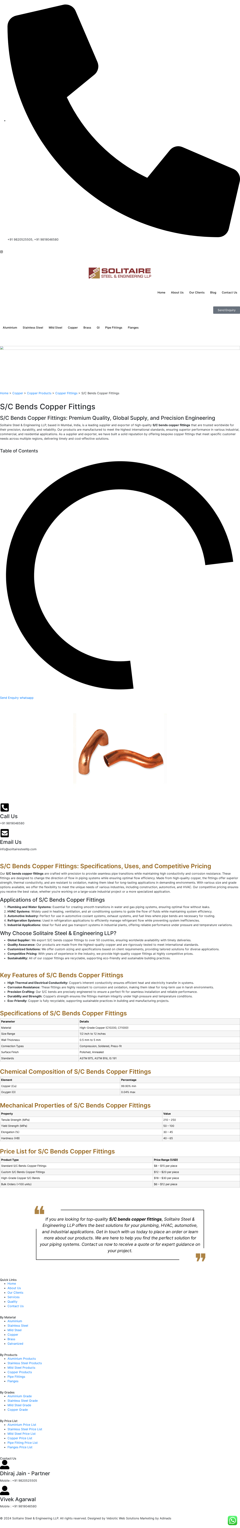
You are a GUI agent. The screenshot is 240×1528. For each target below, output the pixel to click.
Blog (213, 292)
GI (98, 327)
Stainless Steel (33, 327)
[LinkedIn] (1, 256)
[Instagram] (1, 251)
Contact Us (229, 292)
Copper (73, 327)
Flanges (133, 327)
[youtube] (1, 260)
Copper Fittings (66, 393)
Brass (87, 327)
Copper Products (39, 393)
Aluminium (10, 327)
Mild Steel (55, 327)
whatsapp (27, 698)
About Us (177, 292)
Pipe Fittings (113, 327)
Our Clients (197, 292)
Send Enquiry (10, 698)
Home (161, 292)
